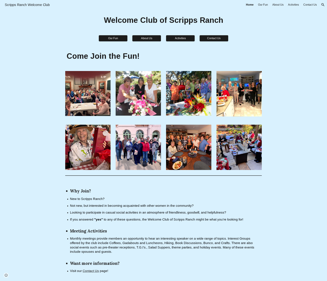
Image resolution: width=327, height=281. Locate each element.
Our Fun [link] (263, 4)
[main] (163, 20)
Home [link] (250, 4)
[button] (323, 5)
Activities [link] (293, 4)
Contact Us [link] (310, 4)
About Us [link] (278, 4)
